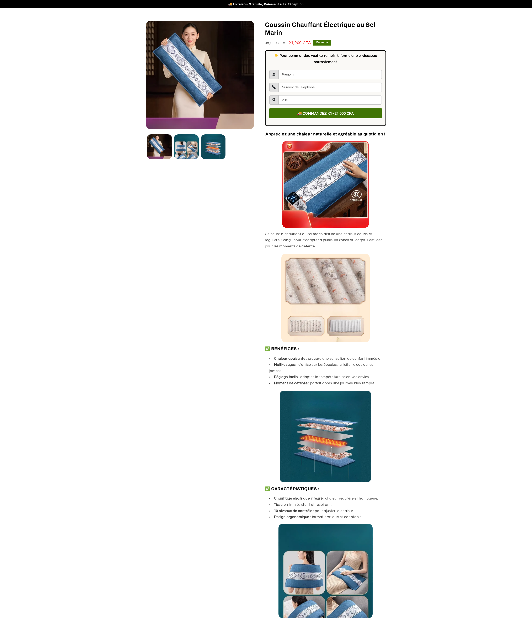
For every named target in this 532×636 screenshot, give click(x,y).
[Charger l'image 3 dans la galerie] (213, 146)
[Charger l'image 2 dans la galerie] (186, 146)
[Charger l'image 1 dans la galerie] (159, 146)
